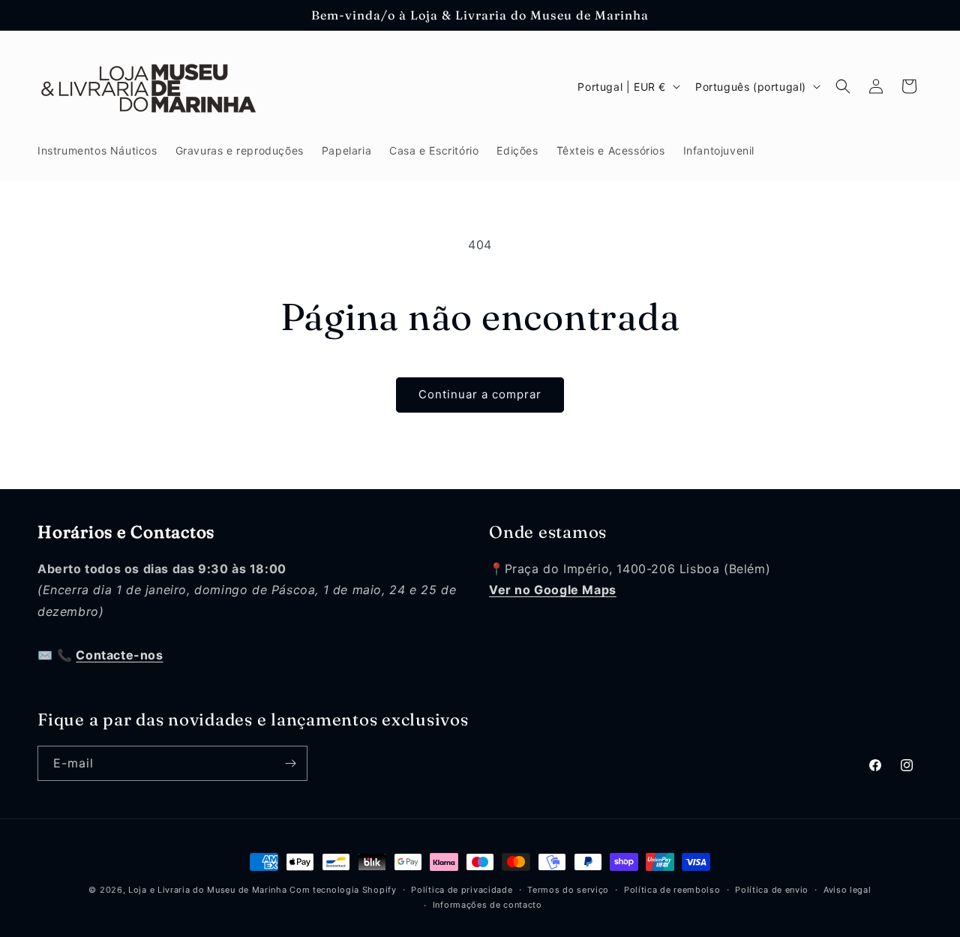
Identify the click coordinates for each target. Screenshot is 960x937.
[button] (843, 86)
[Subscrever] (290, 763)
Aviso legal (848, 889)
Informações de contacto (487, 904)
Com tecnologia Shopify (343, 889)
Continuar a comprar (480, 394)
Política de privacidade (461, 889)
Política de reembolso (672, 889)
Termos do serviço (568, 889)
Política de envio (771, 889)
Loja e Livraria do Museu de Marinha (207, 889)
